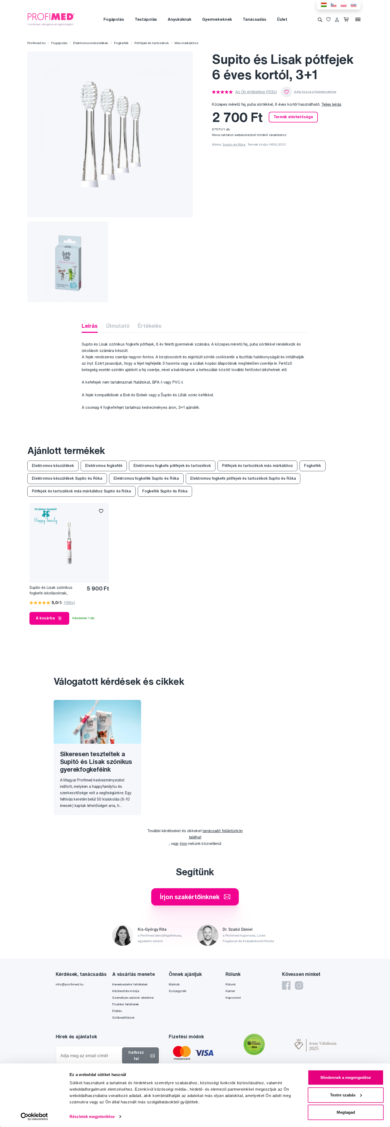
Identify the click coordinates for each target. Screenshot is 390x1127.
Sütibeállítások (123, 1017)
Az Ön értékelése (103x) (256, 92)
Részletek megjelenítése (92, 1116)
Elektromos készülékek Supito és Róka (67, 478)
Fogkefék (121, 43)
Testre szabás (343, 1094)
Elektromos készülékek (90, 43)
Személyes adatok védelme (133, 997)
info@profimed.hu (70, 984)
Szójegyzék (178, 991)
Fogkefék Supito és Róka (165, 491)
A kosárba (45, 618)
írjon (183, 843)
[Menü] (358, 19)
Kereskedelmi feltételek (130, 984)
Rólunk (231, 984)
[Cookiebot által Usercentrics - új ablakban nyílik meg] (34, 1117)
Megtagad (346, 1112)
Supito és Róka (234, 144)
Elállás (117, 1011)
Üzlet (282, 19)
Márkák (174, 984)
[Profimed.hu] (51, 19)
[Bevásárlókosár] (347, 19)
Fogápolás (113, 19)
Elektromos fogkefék (103, 465)
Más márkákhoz (186, 43)
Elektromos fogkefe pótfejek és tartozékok (172, 465)
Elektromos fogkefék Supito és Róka (146, 478)
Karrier (230, 991)
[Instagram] (299, 985)
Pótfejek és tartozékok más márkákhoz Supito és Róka (81, 491)
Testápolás (146, 19)
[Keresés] (320, 19)
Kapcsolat (233, 997)
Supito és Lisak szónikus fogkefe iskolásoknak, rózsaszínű (50, 591)
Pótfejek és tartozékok (152, 43)
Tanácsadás (254, 19)
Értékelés (150, 326)
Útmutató (117, 326)
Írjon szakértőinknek (189, 897)
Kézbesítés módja (125, 991)
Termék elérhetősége (293, 117)
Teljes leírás (331, 104)
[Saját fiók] (337, 19)
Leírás (89, 326)
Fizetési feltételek (125, 1004)
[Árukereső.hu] (279, 1045)
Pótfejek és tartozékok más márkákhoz (257, 465)
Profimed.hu (36, 43)
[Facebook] (286, 985)
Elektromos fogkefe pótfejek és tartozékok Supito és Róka (243, 478)
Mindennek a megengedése (345, 1077)
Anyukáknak (180, 19)
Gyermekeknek (217, 19)
